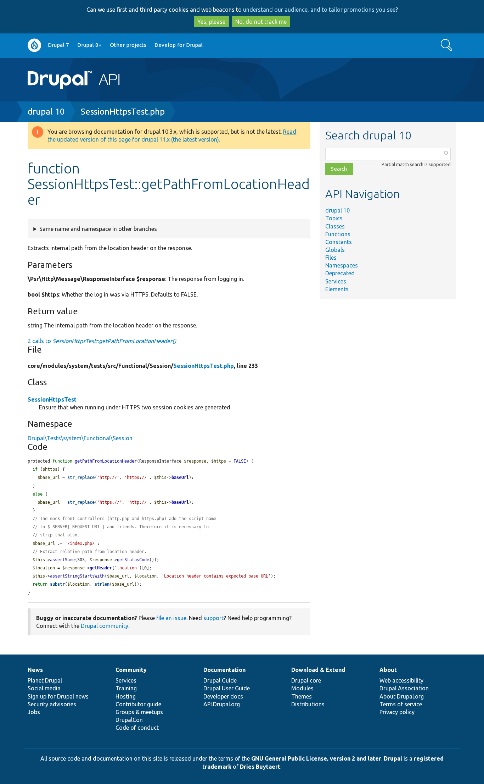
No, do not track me (261, 21)
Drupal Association (404, 688)
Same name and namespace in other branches (98, 229)
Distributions (308, 704)
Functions (337, 234)
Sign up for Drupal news (58, 696)
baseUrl (180, 477)
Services (335, 281)
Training (126, 688)
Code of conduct (137, 727)
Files (331, 257)
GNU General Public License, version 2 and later (316, 758)
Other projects (128, 45)
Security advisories (52, 704)
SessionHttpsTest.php (123, 111)
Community (131, 670)
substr (57, 584)
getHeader (101, 567)
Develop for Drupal (178, 45)
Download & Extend (318, 670)
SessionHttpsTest (52, 399)
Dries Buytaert (260, 766)
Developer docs (223, 696)
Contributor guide (138, 704)
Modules (302, 688)
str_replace (81, 477)
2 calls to (102, 341)
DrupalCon (129, 720)
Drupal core (306, 680)
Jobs (34, 712)
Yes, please (211, 21)
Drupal (393, 758)
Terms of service (400, 704)
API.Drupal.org (221, 704)
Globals (335, 250)
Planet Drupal (45, 680)
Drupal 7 (58, 45)
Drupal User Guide (226, 688)
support (213, 618)
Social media (44, 688)
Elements (337, 289)
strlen (102, 584)
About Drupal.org (401, 696)
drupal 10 (46, 111)
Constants (338, 242)
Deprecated (340, 273)
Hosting (126, 696)
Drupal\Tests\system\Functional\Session (80, 438)
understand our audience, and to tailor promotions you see (319, 9)
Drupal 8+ (89, 45)
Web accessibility (401, 680)
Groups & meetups (139, 712)
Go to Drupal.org (34, 45)
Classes (335, 226)
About (388, 670)
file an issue (171, 618)
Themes (301, 696)
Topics (334, 218)
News (35, 670)
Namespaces (341, 265)
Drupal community (104, 626)
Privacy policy (397, 712)
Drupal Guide (220, 680)
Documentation (224, 670)
